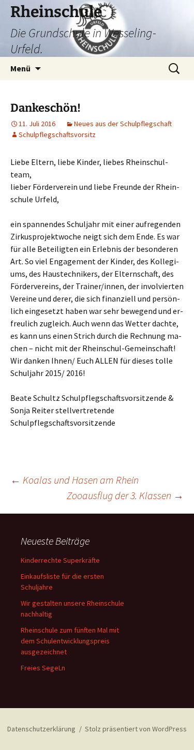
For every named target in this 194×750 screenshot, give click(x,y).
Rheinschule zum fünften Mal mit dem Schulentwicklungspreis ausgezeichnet (70, 640)
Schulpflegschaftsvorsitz (57, 134)
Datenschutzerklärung (41, 728)
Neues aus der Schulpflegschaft (123, 123)
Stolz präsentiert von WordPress (136, 728)
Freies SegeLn (43, 667)
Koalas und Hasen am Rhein (74, 479)
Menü (20, 68)
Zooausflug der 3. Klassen (125, 495)
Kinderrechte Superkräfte (60, 560)
